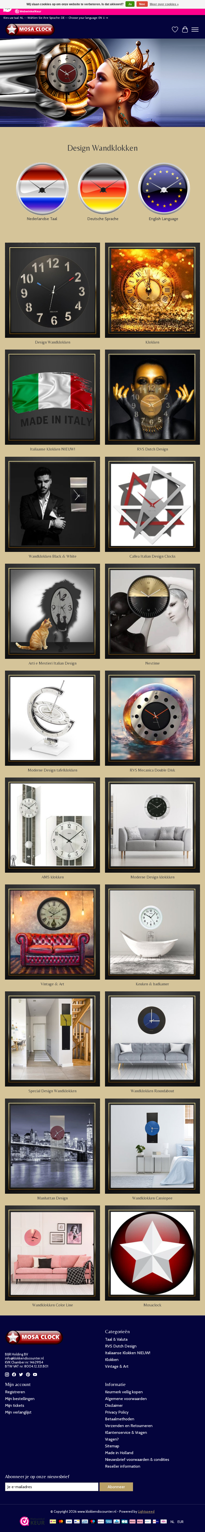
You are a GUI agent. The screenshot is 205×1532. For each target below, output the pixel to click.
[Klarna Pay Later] (133, 1521)
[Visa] (69, 1521)
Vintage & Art (52, 984)
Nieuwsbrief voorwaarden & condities (137, 1459)
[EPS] (163, 1521)
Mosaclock (152, 1305)
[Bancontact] (77, 1521)
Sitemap (112, 1446)
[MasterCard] (61, 1521)
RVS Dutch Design (152, 449)
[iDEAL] (53, 1521)
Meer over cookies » (164, 4)
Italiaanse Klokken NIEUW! (52, 449)
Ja (130, 4)
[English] (163, 187)
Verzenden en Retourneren (128, 1425)
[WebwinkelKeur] (32, 1524)
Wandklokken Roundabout (152, 1091)
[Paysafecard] (148, 1521)
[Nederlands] (42, 187)
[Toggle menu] (195, 30)
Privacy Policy (116, 1412)
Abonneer (116, 1486)
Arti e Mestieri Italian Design (52, 663)
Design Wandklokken (52, 342)
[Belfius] (101, 1521)
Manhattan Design (52, 1198)
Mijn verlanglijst (18, 1412)
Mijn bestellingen (19, 1398)
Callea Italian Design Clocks (153, 556)
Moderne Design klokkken (152, 877)
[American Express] (109, 1521)
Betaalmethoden (119, 1419)
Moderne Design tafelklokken (52, 770)
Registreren (15, 1392)
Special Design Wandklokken (52, 1091)
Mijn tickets (14, 1405)
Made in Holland (119, 1452)
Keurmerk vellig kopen (124, 1392)
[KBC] (117, 1521)
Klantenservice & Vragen (126, 1432)
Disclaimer (114, 1405)
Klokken (152, 342)
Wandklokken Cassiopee (152, 1198)
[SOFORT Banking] (140, 1521)
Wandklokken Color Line (52, 1305)
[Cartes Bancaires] (125, 1521)
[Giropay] (156, 1521)
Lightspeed (146, 1511)
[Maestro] (93, 1521)
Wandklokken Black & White (52, 556)
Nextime (152, 663)
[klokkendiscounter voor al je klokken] (31, 29)
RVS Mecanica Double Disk (152, 770)
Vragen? (112, 1439)
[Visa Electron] (85, 1521)
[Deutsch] (103, 187)
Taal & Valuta (116, 1339)
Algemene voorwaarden (126, 1398)
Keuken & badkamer (152, 984)
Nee (142, 4)
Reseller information (122, 1466)
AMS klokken (53, 877)
